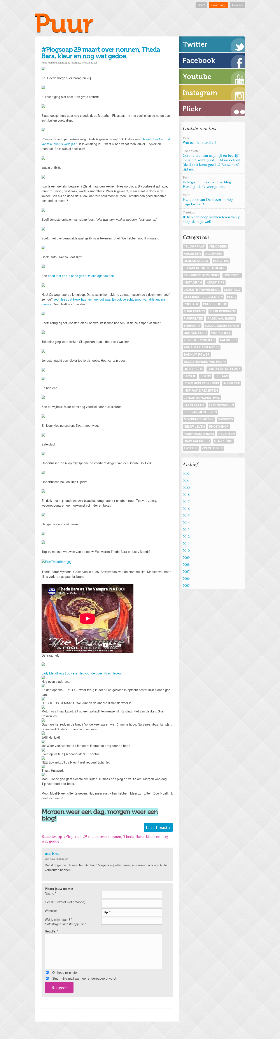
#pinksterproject (199, 340)
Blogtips (221, 261)
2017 (186, 501)
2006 (186, 578)
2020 (186, 487)
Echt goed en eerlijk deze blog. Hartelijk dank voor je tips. (207, 182)
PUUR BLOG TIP (215, 304)
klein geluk (194, 405)
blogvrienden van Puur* (205, 361)
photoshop (219, 426)
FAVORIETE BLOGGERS (201, 275)
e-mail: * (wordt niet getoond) (65, 902)
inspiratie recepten (201, 390)
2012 (186, 536)
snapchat (192, 325)
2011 (186, 543)
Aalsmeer (192, 253)
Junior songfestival (202, 397)
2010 (186, 550)
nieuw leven (194, 426)
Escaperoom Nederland (205, 268)
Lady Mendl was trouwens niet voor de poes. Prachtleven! (82, 673)
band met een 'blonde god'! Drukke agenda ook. (81, 276)
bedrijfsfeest (196, 261)
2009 (186, 557)
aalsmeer (228, 340)
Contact (237, 5)
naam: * (50, 893)
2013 (186, 529)
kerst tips (215, 282)
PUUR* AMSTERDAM (199, 433)
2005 (186, 585)
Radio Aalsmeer (221, 318)
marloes (52, 853)
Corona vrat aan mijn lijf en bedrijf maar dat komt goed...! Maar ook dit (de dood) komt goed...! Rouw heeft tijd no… (211, 160)
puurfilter (193, 318)
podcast (191, 304)
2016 (186, 508)
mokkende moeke (199, 419)
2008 (186, 564)
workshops (221, 333)
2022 (186, 473)
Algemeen (213, 253)
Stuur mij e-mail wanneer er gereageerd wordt (84, 978)
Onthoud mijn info (64, 972)
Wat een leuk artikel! (200, 140)
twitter (191, 448)
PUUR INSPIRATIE (223, 311)
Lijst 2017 (232, 289)
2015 (186, 515)
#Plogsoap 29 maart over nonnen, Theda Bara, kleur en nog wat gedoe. (101, 53)
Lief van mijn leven (200, 412)
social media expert (222, 325)
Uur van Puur (195, 333)
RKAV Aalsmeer (197, 441)
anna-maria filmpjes (201, 347)
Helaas (221, 376)
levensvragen (221, 405)
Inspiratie (231, 383)
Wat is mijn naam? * (65, 921)
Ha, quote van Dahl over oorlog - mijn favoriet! (209, 199)
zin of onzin (212, 448)
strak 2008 (223, 441)
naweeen (225, 419)
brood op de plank (224, 369)
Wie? (201, 5)
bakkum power (197, 354)
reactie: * (51, 931)
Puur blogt (218, 5)
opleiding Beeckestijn (203, 297)
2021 (186, 480)
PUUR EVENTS (194, 311)
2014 (186, 522)
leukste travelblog (202, 289)
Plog (231, 297)
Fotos (205, 376)
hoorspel (232, 275)
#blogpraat (194, 246)
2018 (186, 494)
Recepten (226, 433)
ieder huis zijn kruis (201, 383)
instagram (193, 282)
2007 (186, 571)
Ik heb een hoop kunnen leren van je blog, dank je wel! (212, 217)
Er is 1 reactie (158, 827)
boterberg (193, 369)
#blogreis (218, 246)
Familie (190, 376)
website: (51, 910)
